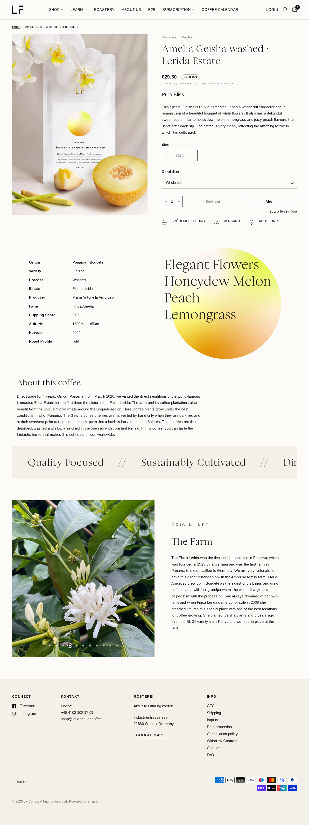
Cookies (213, 748)
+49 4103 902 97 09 (77, 712)
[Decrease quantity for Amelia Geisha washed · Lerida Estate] (165, 201)
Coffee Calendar (220, 9)
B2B (151, 9)
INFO (212, 696)
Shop (54, 9)
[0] (293, 9)
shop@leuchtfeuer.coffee (81, 719)
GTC (211, 706)
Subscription (176, 9)
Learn (76, 9)
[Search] (285, 9)
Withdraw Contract (222, 741)
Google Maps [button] (150, 735)
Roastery (104, 9)
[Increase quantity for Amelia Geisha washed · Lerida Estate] (179, 201)
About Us (131, 9)
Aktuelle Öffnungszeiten (153, 706)
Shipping (200, 83)
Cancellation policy (222, 734)
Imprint (212, 720)
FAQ (210, 755)
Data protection (219, 727)
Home (16, 27)
